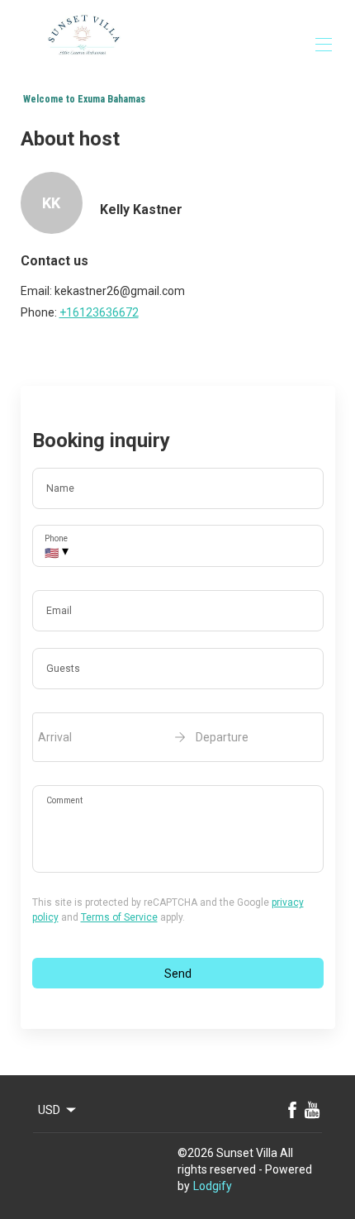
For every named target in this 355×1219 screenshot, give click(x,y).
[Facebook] (292, 1110)
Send (178, 973)
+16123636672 (99, 312)
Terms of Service (119, 917)
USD (49, 1110)
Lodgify (212, 1186)
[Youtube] (312, 1110)
